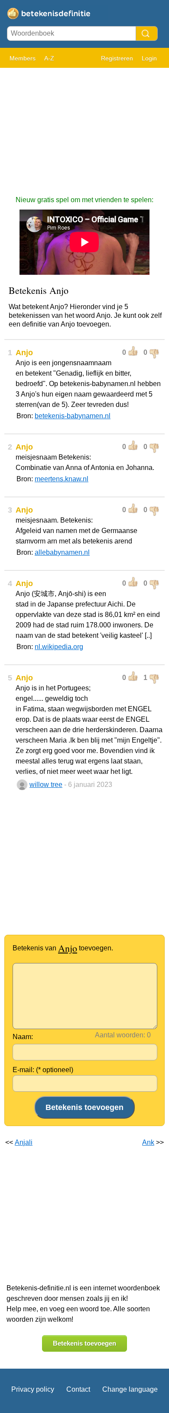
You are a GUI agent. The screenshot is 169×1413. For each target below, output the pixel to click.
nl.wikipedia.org (59, 646)
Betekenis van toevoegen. (63, 948)
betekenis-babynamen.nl (72, 416)
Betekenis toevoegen (84, 1343)
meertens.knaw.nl (61, 479)
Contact (78, 1389)
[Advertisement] (84, 127)
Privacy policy (32, 1389)
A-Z (49, 58)
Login (149, 58)
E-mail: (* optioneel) (43, 1069)
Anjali (23, 1142)
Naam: (23, 1036)
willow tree (45, 784)
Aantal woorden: (120, 1035)
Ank (148, 1142)
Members (23, 58)
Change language (130, 1389)
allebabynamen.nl (62, 552)
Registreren (117, 58)
